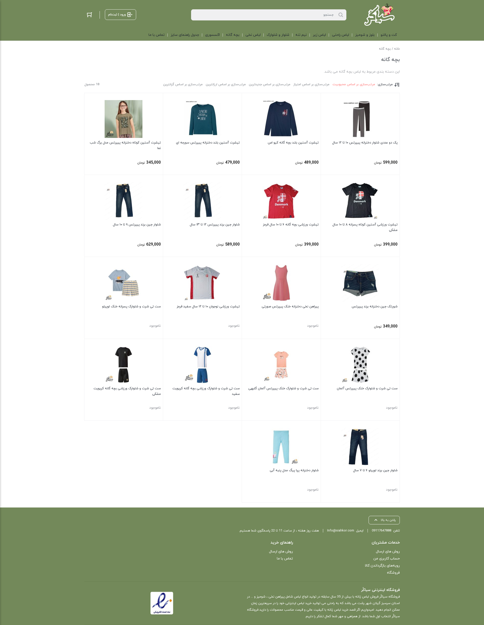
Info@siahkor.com (340, 530)
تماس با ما (285, 558)
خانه (397, 49)
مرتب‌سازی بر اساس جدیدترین (269, 84)
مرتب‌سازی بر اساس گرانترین (183, 84)
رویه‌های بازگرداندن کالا (382, 565)
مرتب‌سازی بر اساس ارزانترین (226, 84)
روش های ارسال (388, 551)
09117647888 (381, 530)
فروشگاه (393, 572)
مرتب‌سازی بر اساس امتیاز (311, 84)
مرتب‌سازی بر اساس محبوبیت (353, 84)
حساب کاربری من (386, 558)
